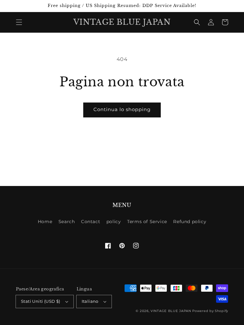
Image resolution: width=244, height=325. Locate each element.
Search (66, 221)
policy (113, 221)
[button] (19, 22)
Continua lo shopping (122, 109)
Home (45, 221)
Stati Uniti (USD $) (40, 301)
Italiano (90, 301)
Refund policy (189, 221)
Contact (90, 221)
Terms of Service (147, 221)
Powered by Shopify (210, 311)
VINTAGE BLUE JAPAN (171, 311)
